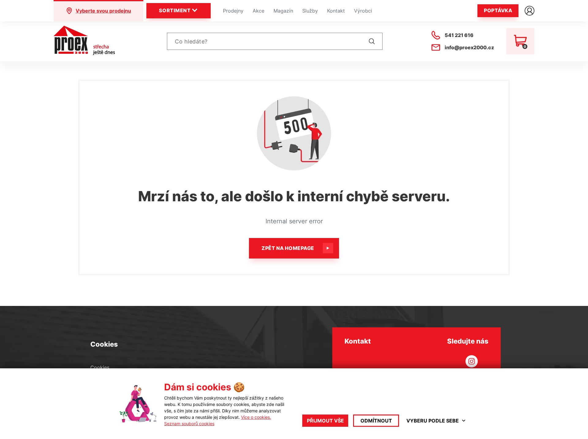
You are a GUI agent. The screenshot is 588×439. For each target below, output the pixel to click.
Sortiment (174, 10)
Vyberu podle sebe (432, 421)
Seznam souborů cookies (189, 423)
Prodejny (233, 11)
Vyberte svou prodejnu (103, 11)
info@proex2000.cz (469, 47)
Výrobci (363, 11)
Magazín (283, 11)
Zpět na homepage (288, 248)
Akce (258, 11)
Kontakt (336, 11)
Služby (310, 11)
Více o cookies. (256, 417)
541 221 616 (459, 35)
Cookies (99, 367)
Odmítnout (376, 421)
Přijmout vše (325, 421)
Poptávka (498, 10)
